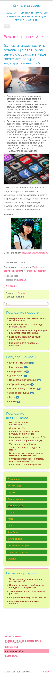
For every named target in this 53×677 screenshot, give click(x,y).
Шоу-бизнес (14, 532)
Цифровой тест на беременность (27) (18, 423)
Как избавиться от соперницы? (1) (26, 464)
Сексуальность (17, 371)
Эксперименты (15, 498)
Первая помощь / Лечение (22, 388)
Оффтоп (12, 558)
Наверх (45, 671)
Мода (12, 397)
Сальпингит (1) (17, 427)
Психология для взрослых (22, 379)
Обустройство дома (19, 384)
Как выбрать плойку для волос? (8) (27, 437)
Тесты (11, 512)
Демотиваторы (15, 505)
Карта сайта (11, 655)
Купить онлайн (15, 538)
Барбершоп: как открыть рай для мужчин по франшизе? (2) (26, 454)
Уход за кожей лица (19, 392)
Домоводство (16, 375)
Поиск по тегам (13, 636)
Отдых (12, 401)
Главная (21, 279)
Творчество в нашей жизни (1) (24, 443)
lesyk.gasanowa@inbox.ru (35, 252)
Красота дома (16, 366)
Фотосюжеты (14, 485)
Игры (10, 518)
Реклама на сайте (14, 651)
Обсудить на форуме (18, 545)
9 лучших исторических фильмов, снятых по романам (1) (26, 459)
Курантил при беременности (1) (25, 440)
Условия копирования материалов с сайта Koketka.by (24, 641)
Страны (11, 492)
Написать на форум (18, 551)
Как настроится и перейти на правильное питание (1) (24, 432)
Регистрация (14, 478)
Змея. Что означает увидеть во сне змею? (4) (27, 448)
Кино (10, 525)
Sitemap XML (11, 646)
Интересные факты (35, 270)
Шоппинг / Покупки (19, 362)
